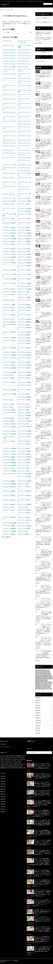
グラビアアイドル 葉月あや (9, 486)
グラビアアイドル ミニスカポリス (9, 168)
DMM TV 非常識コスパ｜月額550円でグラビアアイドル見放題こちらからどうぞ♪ (43, 39)
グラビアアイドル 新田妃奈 (24, 322)
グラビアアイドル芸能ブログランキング (43, 18)
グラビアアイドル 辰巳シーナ (9, 510)
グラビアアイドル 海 (8, 407)
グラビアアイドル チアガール (24, 113)
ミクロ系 (46, 681)
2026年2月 (38, 712)
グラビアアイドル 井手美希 (24, 208)
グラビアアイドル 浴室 (8, 404)
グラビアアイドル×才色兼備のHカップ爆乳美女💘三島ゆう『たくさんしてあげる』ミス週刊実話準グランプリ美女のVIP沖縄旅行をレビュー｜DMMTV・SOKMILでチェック (43, 281)
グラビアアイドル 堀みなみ (24, 238)
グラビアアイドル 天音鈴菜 (24, 254)
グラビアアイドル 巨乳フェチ (24, 300)
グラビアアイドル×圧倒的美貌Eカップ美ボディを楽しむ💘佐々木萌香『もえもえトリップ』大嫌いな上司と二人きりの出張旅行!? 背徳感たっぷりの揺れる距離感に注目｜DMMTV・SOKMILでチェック (43, 189)
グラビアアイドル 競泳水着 (24, 456)
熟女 (47, 685)
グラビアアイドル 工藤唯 (24, 297)
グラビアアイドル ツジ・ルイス (24, 117)
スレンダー (50, 678)
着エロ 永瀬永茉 (6, 537)
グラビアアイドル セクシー (9, 112)
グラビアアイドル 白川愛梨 (24, 431)
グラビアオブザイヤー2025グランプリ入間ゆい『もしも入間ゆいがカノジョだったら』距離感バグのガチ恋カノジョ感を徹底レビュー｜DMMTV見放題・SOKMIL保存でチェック (43, 591)
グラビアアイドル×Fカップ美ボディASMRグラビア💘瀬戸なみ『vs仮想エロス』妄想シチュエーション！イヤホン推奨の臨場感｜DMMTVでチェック (43, 75)
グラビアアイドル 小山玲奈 (9, 270)
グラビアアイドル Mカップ (9, 63)
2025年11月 (38, 720)
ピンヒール (38, 681)
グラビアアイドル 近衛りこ (24, 510)
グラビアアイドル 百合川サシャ (24, 437)
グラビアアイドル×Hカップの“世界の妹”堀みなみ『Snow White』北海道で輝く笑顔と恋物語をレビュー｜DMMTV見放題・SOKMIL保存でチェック (43, 530)
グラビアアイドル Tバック (24, 63)
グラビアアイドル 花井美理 (24, 481)
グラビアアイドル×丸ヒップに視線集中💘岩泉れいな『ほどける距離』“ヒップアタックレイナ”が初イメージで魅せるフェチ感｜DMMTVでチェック (43, 167)
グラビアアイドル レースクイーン (24, 182)
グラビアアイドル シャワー (9, 94)
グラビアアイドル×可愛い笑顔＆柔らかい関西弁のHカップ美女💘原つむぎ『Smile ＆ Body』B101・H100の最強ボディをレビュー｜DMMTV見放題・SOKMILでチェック (43, 413)
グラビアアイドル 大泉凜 (24, 248)
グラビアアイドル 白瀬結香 (9, 433)
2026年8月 (38, 697)
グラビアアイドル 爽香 (8, 421)
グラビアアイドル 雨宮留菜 (24, 525)
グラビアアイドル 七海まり (24, 198)
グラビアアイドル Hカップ (9, 55)
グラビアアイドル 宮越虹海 (24, 262)
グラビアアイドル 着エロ (24, 448)
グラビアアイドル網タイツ (24, 534)
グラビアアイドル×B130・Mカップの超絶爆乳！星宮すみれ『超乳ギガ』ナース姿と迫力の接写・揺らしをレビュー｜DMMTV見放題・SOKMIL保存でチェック (43, 554)
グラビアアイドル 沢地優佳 (24, 396)
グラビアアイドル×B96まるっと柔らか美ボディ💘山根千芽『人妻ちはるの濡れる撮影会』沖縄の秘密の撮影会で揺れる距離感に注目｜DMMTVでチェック (43, 144)
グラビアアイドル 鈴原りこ (24, 517)
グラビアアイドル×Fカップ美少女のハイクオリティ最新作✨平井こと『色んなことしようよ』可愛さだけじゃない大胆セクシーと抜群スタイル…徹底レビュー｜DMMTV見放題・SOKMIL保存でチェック (43, 629)
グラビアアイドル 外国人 (9, 244)
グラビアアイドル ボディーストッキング (24, 153)
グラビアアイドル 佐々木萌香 (24, 214)
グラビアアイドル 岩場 (23, 291)
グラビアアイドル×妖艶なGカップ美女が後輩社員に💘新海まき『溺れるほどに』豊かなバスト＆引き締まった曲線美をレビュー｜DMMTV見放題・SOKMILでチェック (43, 424)
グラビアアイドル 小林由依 (9, 278)
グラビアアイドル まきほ (24, 157)
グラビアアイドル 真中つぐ (24, 441)
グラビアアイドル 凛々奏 (24, 227)
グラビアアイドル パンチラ (9, 143)
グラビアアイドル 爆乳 (23, 418)
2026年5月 (38, 705)
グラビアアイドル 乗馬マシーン (24, 204)
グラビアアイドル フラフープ (9, 153)
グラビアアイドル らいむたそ (24, 178)
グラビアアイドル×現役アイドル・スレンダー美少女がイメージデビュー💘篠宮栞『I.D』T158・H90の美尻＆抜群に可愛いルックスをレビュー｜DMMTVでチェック (43, 258)
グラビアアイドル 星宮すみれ (9, 332)
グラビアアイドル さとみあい (24, 86)
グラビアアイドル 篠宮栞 (24, 459)
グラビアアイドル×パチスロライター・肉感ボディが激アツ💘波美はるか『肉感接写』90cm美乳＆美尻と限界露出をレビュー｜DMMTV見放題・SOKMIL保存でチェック (43, 496)
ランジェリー (38, 683)
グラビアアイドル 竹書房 (9, 459)
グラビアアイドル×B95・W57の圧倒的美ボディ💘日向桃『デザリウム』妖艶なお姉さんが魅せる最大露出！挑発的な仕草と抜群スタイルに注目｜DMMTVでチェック (43, 108)
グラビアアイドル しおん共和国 (24, 90)
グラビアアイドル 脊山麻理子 (24, 477)
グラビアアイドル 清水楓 (9, 409)
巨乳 (42, 683)
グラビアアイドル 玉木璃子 (9, 426)
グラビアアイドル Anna (8, 45)
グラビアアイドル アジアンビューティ (9, 70)
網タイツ (48, 687)
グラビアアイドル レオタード (9, 187)
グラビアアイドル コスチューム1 (24, 81)
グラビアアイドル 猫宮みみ (9, 423)
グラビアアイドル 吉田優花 (24, 235)
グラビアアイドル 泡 (8, 399)
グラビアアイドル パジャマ (9, 131)
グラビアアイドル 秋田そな (24, 454)
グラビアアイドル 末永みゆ (24, 352)
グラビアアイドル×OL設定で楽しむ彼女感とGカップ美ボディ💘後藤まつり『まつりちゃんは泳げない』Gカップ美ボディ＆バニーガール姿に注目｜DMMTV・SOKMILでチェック (43, 202)
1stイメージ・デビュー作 (40, 670)
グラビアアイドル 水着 (23, 394)
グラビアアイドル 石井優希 (24, 451)
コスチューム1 (38, 676)
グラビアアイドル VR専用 (9, 66)
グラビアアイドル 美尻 (23, 468)
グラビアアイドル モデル (9, 173)
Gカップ (37, 673)
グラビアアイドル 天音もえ (9, 254)
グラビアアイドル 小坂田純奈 (24, 266)
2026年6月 (38, 702)
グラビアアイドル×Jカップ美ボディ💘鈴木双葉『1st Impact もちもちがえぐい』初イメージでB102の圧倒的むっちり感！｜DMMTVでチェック (44, 97)
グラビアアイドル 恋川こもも (24, 311)
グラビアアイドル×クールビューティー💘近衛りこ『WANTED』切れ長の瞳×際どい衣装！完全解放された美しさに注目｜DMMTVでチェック (43, 87)
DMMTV (47, 670)
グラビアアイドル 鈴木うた (24, 520)
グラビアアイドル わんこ (9, 193)
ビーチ (46, 680)
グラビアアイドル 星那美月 (24, 332)
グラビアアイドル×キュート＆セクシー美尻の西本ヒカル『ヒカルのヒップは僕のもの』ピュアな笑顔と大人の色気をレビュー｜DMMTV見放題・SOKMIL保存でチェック (43, 518)
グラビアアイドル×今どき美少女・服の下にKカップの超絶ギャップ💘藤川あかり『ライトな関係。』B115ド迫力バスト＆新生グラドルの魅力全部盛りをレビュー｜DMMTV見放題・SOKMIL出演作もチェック (43, 326)
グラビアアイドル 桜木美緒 (24, 372)
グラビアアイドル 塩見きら (9, 241)
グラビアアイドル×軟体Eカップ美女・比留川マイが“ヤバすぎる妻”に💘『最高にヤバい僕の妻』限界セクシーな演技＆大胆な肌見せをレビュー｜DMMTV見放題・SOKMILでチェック (44, 400)
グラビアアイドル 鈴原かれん (9, 518)
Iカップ (45, 673)
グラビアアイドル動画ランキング (43, 22)
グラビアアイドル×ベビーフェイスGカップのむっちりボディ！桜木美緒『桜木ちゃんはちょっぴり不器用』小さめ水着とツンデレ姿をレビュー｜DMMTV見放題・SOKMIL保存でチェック (43, 542)
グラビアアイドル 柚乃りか (9, 365)
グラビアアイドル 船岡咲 (9, 481)
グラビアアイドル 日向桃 (24, 324)
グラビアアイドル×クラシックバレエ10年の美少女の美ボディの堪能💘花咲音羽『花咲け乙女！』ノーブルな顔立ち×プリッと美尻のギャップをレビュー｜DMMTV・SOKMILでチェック (43, 226)
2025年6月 (38, 733)
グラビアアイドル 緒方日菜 (9, 465)
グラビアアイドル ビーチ (24, 143)
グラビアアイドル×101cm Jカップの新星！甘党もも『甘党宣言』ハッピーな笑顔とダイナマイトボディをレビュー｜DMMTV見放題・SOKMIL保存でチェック (43, 566)
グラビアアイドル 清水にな (24, 407)
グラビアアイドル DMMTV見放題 (24, 46)
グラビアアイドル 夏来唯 (24, 241)
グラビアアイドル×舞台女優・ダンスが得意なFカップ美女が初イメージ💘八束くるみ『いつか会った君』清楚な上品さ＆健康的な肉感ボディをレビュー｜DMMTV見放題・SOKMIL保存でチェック (43, 459)
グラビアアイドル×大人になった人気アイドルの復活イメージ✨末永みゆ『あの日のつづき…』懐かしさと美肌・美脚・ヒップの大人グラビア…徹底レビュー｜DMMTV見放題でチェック (43, 642)
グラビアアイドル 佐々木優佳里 (9, 214)
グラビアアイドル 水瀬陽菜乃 (9, 394)
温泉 (44, 685)
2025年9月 (38, 725)
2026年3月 (38, 710)
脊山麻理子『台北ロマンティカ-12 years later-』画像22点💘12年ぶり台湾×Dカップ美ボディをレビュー (44, 248)
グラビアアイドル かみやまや (9, 79)
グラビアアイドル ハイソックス (24, 127)
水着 (49, 683)
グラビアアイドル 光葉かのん (24, 219)
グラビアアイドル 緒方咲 (24, 462)
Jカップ (49, 673)
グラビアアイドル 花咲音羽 (9, 483)
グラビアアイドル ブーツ (9, 150)
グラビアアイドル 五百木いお (9, 209)
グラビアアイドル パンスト (24, 140)
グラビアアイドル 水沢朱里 (9, 389)
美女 (39, 688)
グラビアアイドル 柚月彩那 (24, 365)
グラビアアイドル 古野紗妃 (24, 233)
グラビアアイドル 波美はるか (24, 400)
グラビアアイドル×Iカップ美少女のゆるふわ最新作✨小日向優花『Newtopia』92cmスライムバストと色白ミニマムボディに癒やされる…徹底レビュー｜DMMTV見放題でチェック (43, 616)
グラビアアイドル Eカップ (24, 49)
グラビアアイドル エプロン (9, 73)
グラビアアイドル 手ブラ (9, 319)
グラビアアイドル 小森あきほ (24, 279)
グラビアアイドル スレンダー (24, 108)
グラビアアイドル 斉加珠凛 (24, 319)
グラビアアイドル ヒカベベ (9, 145)
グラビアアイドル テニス (24, 121)
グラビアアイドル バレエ (9, 140)
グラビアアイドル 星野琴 (24, 334)
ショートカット (38, 678)
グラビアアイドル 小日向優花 (9, 275)
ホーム (2, 9)
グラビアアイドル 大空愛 (9, 251)
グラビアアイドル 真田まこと (24, 444)
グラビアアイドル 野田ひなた (24, 513)
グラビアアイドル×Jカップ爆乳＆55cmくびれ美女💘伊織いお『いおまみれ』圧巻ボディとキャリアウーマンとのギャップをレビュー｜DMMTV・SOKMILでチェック (43, 238)
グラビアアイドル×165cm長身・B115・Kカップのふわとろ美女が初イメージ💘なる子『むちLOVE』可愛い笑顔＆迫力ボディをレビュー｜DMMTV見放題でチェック (43, 377)
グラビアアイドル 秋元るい (9, 454)
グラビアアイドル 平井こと (9, 307)
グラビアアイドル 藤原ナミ (9, 495)
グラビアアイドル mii (23, 61)
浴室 (36, 685)
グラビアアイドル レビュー (24, 186)
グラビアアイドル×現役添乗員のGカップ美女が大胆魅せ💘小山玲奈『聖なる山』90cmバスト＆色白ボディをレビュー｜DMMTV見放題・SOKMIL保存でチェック (43, 471)
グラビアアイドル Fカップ (9, 52)
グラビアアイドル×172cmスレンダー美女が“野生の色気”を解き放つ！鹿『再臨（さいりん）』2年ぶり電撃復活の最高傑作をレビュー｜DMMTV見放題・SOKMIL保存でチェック (43, 578)
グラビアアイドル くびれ (24, 78)
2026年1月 (38, 715)
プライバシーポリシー (5, 746)
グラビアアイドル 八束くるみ (24, 223)
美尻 (45, 688)
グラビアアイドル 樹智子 (9, 378)
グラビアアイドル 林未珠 (24, 362)
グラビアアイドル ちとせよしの (9, 117)
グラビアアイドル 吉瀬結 (9, 235)
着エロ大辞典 (38, 43)
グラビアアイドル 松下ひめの (9, 358)
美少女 (42, 688)
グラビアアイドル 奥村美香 (9, 257)
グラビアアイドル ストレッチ (9, 104)
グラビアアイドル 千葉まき (9, 230)
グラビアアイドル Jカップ (9, 58)
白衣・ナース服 (38, 687)
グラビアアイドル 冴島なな (9, 227)
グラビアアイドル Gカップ (24, 52)
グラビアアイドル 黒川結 (9, 534)
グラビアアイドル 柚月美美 (9, 367)
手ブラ (46, 683)
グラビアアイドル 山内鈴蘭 (24, 289)
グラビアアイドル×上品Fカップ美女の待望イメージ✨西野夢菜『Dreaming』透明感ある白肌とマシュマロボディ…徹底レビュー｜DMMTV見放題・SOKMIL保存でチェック (43, 655)
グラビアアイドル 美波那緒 (9, 470)
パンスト (37, 680)
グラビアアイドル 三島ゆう (9, 201)
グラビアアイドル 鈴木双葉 (9, 522)
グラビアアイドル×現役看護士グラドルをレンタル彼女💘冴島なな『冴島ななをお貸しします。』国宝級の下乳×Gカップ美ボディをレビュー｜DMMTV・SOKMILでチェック (43, 214)
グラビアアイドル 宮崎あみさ (9, 263)
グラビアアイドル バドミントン (24, 132)
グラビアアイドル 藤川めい (9, 500)
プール (42, 681)
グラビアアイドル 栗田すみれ (24, 368)
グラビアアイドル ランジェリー (9, 182)
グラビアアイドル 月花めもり (9, 341)
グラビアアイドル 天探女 (24, 251)
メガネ (50, 681)
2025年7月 (38, 730)
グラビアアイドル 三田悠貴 (24, 201)
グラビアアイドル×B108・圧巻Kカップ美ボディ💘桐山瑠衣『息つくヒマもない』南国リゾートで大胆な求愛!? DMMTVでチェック (43, 177)
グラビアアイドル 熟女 (8, 418)
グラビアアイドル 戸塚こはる (24, 315)
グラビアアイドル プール (24, 150)
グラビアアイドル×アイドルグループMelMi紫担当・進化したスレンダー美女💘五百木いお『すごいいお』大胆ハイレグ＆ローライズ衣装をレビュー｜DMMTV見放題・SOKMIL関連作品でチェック (43, 365)
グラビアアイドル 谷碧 (8, 507)
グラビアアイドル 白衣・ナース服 (9, 437)
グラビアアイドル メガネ (24, 170)
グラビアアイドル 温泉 (23, 409)
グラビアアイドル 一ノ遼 (9, 198)
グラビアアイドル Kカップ (24, 58)
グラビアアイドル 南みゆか (24, 230)
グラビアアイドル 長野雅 (9, 525)
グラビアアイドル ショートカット (24, 95)
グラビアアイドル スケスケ (9, 99)
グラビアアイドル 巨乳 (8, 300)
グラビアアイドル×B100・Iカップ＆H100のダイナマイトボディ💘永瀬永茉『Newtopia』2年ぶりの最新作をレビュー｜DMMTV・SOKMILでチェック (43, 270)
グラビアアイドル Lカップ (9, 61)
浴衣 (39, 685)
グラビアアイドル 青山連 (24, 528)
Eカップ (43, 671)
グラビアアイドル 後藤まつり (9, 311)
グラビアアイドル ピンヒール (24, 146)
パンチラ (41, 680)
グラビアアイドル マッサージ (24, 161)
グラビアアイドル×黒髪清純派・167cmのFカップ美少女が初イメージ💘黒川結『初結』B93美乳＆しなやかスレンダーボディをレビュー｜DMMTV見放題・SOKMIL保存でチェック (43, 352)
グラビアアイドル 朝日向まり (24, 344)
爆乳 (49, 685)
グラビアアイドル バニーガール (9, 136)
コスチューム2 (45, 676)
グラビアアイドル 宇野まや (24, 259)
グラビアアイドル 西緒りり (9, 504)
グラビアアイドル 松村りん (9, 362)
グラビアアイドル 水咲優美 (24, 382)
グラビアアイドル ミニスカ (24, 164)
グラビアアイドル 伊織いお (24, 211)
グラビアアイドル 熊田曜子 (24, 415)
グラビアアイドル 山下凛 (9, 289)
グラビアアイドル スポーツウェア (24, 104)
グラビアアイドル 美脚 (23, 470)
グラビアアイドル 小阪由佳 (24, 283)
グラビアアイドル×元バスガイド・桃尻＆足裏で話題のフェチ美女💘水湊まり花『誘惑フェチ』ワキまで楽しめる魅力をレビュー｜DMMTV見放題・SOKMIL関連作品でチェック (43, 388)
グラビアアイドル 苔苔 (23, 483)
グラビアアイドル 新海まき (9, 322)
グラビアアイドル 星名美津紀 (24, 328)
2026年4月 (38, 707)
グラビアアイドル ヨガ (8, 177)
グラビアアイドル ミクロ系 (9, 164)
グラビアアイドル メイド (24, 167)
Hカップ (41, 673)
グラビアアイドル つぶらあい (9, 122)
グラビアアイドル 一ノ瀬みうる (24, 194)
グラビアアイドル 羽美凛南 (24, 473)
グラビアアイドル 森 (8, 375)
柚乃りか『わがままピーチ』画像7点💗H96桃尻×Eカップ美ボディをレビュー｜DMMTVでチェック (43, 315)
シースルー (45, 678)
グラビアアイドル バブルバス (24, 136)
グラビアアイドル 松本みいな (24, 358)
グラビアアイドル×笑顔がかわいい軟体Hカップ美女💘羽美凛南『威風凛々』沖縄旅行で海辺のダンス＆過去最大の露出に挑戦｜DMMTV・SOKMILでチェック (43, 292)
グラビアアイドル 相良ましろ (9, 441)
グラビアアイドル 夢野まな (9, 248)
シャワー (50, 676)
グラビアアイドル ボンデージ (9, 158)
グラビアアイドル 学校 (8, 259)
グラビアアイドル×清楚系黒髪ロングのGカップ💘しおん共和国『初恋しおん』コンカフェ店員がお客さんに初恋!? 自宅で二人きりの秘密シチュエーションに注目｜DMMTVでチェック (43, 131)
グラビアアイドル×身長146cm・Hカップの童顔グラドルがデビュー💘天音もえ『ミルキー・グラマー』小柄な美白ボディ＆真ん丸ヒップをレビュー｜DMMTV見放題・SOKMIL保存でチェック (43, 483)
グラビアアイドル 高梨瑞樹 (9, 531)
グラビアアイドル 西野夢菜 (24, 504)
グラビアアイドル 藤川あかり (24, 496)
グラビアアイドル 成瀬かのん (9, 315)
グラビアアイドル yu (23, 66)
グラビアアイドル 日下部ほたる (9, 325)
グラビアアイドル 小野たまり (9, 284)
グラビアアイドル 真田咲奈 (9, 448)
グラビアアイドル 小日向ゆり (24, 270)
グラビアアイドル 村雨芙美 (9, 355)
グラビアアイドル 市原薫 (9, 304)
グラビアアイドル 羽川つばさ (9, 474)
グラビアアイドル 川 (23, 294)
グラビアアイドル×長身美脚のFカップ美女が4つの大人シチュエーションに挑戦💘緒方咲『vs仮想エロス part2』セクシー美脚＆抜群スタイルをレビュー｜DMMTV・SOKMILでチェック (43, 304)
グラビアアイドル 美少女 (9, 468)
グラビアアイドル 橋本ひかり (24, 378)
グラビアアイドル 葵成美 (9, 491)
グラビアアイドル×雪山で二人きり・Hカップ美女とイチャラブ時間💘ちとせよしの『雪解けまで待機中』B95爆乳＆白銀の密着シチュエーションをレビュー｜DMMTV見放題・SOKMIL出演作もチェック (43, 339)
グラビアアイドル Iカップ (24, 55)
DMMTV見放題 (38, 671)
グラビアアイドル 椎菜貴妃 (24, 375)
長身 (50, 688)
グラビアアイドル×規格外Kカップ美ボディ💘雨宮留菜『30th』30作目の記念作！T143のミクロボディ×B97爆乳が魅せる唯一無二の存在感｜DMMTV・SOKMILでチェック (43, 119)
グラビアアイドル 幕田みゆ (24, 304)
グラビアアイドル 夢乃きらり (24, 244)
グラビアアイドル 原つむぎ (9, 233)
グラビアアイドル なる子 (24, 124)
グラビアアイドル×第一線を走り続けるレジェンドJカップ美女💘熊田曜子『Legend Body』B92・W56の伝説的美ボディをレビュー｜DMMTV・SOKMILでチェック (43, 436)
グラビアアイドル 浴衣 (23, 404)
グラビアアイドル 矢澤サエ (9, 451)
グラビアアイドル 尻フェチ (24, 286)
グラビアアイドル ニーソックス (9, 127)
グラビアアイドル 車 (23, 507)
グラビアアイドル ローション (24, 190)
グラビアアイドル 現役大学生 (24, 427)
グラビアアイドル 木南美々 (9, 352)
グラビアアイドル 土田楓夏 (9, 238)
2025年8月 (38, 728)
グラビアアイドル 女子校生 (24, 257)
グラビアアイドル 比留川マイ (9, 383)
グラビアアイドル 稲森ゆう (9, 456)
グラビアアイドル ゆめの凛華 (24, 174)
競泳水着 (44, 687)
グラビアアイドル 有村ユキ (24, 340)
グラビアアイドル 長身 (23, 522)
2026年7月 (38, 700)
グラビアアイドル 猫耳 (23, 423)
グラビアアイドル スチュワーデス (24, 99)
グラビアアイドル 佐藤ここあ (9, 219)
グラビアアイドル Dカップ (9, 49)
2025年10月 (38, 723)
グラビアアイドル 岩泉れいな (9, 295)
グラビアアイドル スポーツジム (9, 108)
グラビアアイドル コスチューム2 (9, 86)
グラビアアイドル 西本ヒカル (24, 500)
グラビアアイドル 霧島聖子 (9, 528)
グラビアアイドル (7, 40)
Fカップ (47, 671)
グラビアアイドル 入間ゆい (9, 222)
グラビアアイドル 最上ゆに (24, 337)
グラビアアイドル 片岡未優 (24, 421)
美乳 (36, 688)
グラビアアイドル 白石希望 (24, 433)
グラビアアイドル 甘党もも (9, 431)
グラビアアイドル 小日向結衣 (24, 275)
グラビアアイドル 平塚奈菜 (24, 307)
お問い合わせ (3, 744)
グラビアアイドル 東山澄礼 (24, 355)
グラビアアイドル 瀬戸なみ (24, 412)
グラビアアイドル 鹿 (23, 531)
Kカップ (37, 675)
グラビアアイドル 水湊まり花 (24, 390)
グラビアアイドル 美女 (23, 465)
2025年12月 (38, 718)
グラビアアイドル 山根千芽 (9, 291)
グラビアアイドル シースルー (9, 90)
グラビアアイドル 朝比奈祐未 (9, 348)
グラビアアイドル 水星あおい (24, 385)
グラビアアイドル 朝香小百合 (24, 348)
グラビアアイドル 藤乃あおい (24, 491)
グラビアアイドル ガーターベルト (24, 74)
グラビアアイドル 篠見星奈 (9, 462)
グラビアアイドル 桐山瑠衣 (9, 372)
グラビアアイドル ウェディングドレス (24, 70)
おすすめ (41, 675)
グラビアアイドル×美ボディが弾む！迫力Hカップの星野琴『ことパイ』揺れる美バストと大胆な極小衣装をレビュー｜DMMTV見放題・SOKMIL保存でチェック (43, 507)
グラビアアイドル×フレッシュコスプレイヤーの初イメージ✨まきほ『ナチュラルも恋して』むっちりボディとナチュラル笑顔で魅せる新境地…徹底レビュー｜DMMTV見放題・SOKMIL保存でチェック (43, 604)
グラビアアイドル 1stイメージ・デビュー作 (25, 41)
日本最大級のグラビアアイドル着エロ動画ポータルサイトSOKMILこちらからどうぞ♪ (43, 34)
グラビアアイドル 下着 (8, 204)
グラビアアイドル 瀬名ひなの (9, 413)
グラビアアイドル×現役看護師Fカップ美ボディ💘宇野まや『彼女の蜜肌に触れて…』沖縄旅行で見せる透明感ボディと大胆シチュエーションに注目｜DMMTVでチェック (43, 155)
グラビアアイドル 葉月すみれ (24, 487)
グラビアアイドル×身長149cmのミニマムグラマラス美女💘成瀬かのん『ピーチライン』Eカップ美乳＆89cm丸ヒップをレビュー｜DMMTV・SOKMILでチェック (43, 447)
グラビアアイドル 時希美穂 (9, 337)
